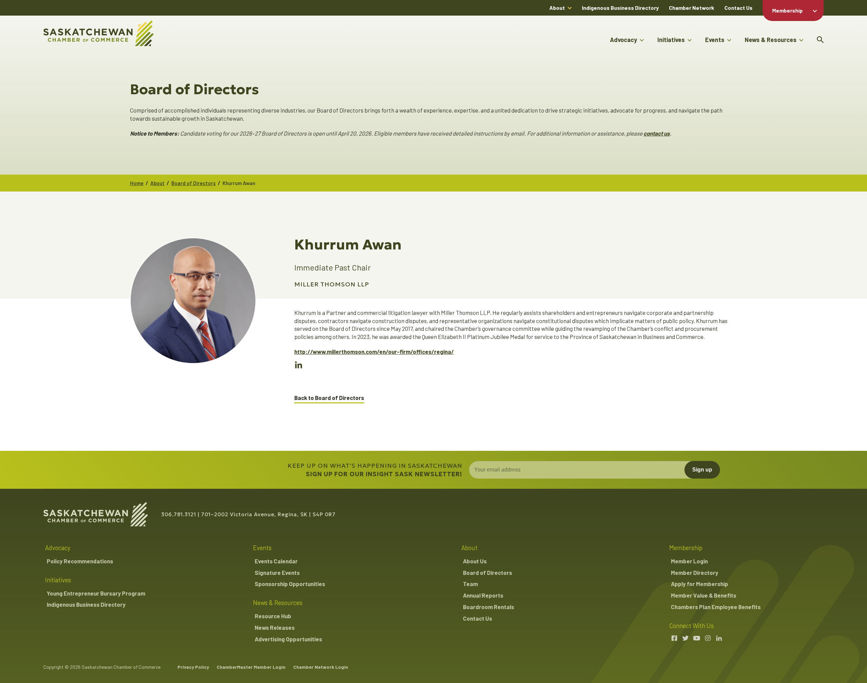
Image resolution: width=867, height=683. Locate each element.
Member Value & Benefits (703, 595)
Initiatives (671, 39)
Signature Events (277, 572)
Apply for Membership (699, 583)
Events (714, 39)
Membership (787, 10)
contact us (656, 133)
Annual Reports (483, 595)
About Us (475, 561)
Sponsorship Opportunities (290, 583)
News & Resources (771, 39)
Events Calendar (276, 561)
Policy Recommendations (80, 561)
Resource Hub (273, 615)
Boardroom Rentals (488, 606)
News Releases (275, 627)
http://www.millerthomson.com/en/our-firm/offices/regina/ (374, 351)
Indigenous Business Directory (620, 7)
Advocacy (623, 39)
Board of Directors (193, 183)
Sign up (702, 470)
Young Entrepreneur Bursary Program (96, 593)
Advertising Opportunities (288, 639)
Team (470, 583)
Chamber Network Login (320, 667)
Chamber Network (691, 7)
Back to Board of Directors (329, 398)
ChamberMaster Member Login (251, 667)
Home (137, 183)
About (557, 7)
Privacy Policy (193, 667)
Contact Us (738, 7)
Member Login (689, 561)
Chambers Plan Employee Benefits (716, 606)
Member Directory (694, 572)
